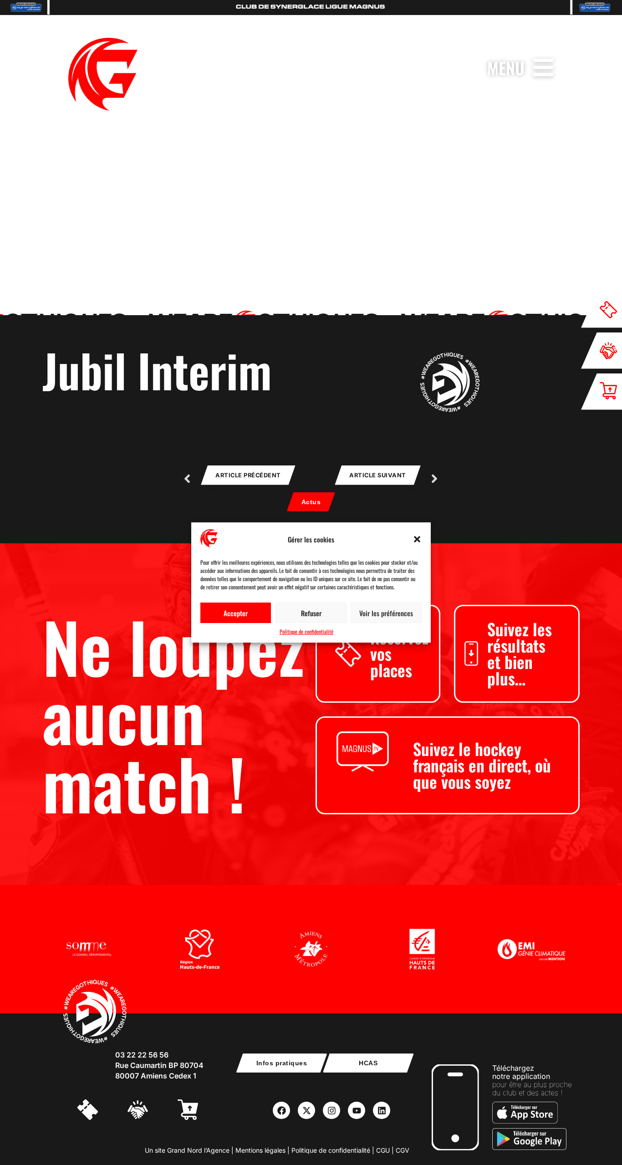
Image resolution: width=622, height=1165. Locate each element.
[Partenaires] (147, 1110)
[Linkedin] (381, 1110)
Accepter (236, 613)
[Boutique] (198, 1110)
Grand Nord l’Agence (198, 1150)
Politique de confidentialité (306, 631)
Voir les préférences (386, 613)
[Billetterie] (97, 1110)
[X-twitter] (306, 1110)
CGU (383, 1150)
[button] (417, 539)
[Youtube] (356, 1110)
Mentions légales (260, 1150)
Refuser (311, 613)
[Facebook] (281, 1110)
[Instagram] (331, 1110)
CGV (402, 1150)
